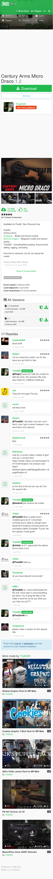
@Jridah (16, 545)
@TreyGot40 (18, 615)
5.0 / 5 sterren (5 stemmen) (11, 217)
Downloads (11, 211)
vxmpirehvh (18, 625)
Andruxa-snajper (11, 238)
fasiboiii (16, 482)
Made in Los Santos (10, 869)
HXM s (15, 586)
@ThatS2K (17, 421)
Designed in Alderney (11, 866)
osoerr (15, 404)
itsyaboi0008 (18, 340)
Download (28, 88)
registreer (28, 643)
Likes (26, 211)
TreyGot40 (17, 572)
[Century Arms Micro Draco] (26, 174)
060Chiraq (17, 451)
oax (14, 390)
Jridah (15, 513)
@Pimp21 (17, 374)
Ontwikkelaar (27, 371)
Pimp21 (16, 353)
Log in (17, 643)
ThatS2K (21, 104)
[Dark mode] (45, 11)
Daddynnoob (18, 437)
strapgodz (8, 235)
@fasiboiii (17, 503)
